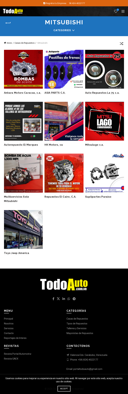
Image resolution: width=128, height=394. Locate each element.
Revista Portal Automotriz (17, 354)
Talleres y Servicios (76, 328)
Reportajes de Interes (15, 338)
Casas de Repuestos (24, 43)
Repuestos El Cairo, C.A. (60, 196)
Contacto (9, 333)
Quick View (40, 53)
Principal (8, 318)
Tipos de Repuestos (76, 323)
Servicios (9, 328)
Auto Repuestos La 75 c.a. (102, 92)
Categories (62, 30)
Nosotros (9, 323)
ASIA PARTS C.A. (55, 92)
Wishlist (117, 10)
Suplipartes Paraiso (98, 196)
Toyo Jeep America (16, 253)
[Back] (8, 23)
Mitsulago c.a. (94, 144)
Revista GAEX (11, 358)
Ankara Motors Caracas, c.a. (22, 92)
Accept (64, 389)
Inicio (9, 43)
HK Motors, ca (53, 144)
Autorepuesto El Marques (21, 144)
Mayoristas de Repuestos (79, 333)
